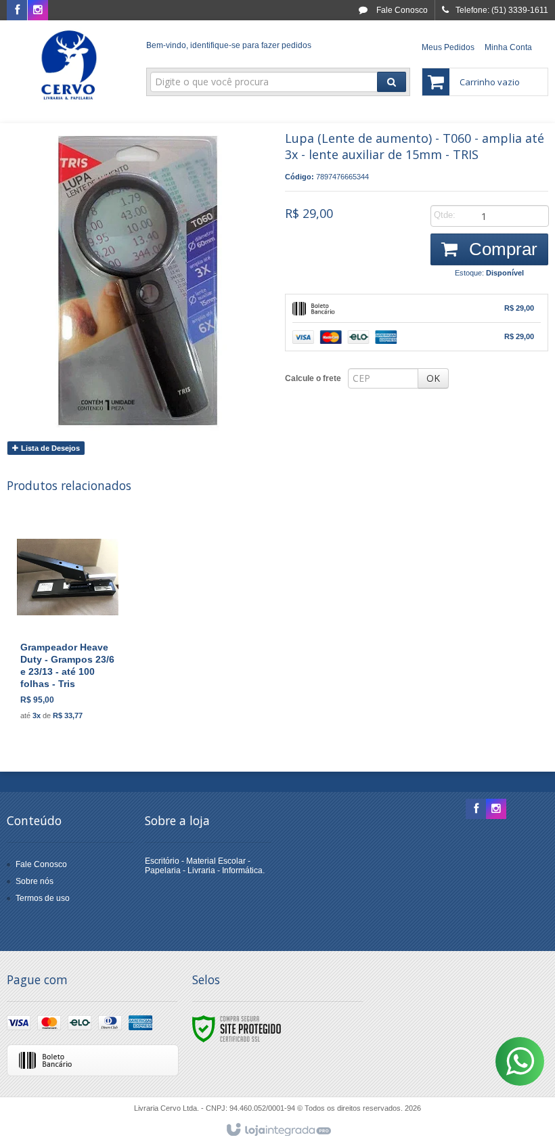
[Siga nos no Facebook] (17, 11)
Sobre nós (34, 881)
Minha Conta (508, 47)
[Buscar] (391, 82)
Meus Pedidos (448, 47)
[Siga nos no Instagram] (38, 11)
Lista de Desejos (49, 448)
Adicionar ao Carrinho (82, 676)
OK (433, 378)
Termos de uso (43, 898)
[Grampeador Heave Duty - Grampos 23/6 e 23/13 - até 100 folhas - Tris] (67, 627)
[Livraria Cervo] (69, 65)
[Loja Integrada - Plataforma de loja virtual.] (278, 1130)
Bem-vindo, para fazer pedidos (228, 45)
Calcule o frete (313, 378)
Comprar (500, 249)
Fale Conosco (401, 10)
